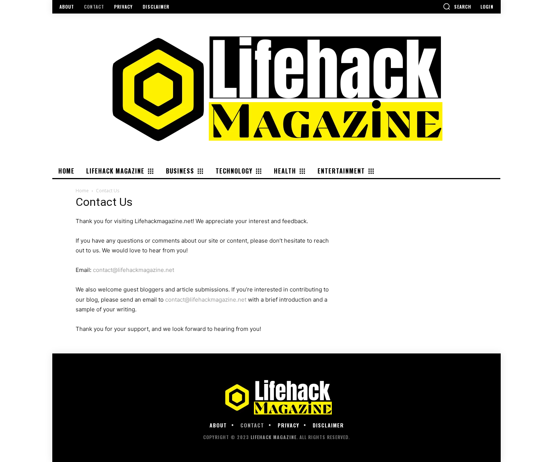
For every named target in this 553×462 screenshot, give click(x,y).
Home (82, 190)
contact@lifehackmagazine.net (133, 269)
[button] (457, 6)
